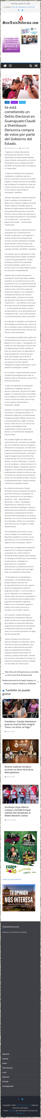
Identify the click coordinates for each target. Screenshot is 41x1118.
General (5, 1059)
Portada (22, 102)
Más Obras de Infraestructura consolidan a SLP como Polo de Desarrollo (21, 673)
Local (7, 102)
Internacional (7, 1068)
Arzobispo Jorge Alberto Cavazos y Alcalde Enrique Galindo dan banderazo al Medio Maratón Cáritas (18, 811)
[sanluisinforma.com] (5, 65)
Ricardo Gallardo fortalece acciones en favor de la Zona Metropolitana (19, 769)
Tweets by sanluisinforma (11, 879)
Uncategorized (7, 1086)
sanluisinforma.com (12, 148)
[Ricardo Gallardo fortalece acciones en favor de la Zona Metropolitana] (20, 741)
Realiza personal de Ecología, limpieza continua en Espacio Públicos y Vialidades (19, 682)
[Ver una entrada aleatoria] (36, 65)
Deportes (5, 1054)
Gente (4, 1063)
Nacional (14, 102)
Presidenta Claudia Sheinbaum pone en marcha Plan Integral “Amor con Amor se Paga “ (20, 724)
